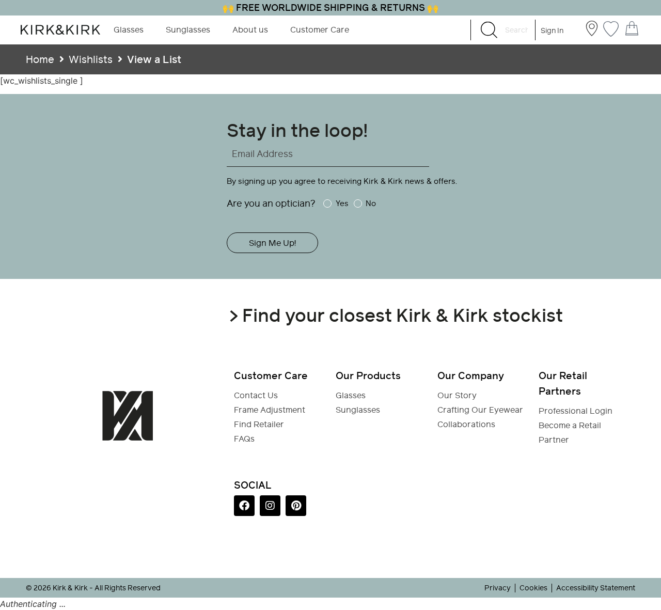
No (371, 203)
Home (40, 59)
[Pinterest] (296, 505)
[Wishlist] (611, 27)
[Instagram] (270, 505)
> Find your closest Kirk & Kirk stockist (396, 315)
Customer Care (319, 29)
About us (250, 29)
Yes (342, 203)
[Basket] (631, 28)
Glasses (129, 29)
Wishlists (91, 59)
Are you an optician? (271, 203)
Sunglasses (188, 29)
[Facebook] (244, 505)
